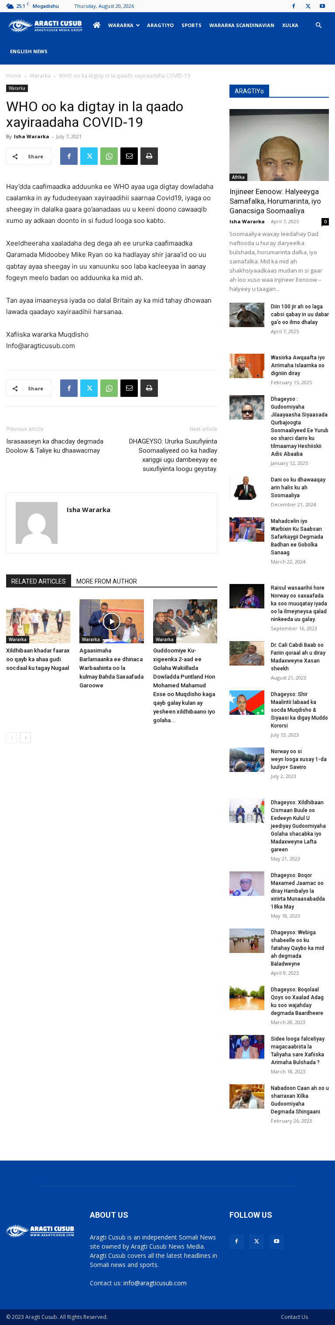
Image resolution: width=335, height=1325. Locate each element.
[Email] (129, 156)
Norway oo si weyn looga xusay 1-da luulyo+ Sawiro (299, 759)
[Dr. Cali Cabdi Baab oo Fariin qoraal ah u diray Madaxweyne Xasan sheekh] (246, 653)
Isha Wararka (31, 136)
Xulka (290, 25)
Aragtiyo (160, 25)
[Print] (149, 156)
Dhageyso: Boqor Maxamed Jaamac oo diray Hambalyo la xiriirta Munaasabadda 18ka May (298, 891)
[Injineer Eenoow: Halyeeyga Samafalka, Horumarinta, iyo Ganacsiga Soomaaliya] (279, 145)
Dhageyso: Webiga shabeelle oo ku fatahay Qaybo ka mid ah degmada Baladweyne (297, 948)
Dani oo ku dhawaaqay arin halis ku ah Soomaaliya (298, 488)
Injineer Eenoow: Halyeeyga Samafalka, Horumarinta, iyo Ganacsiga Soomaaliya (275, 201)
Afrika (238, 177)
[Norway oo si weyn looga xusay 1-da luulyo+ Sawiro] (246, 760)
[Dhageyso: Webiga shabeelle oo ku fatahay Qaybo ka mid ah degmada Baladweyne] (246, 941)
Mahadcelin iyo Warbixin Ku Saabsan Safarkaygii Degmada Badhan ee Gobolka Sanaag (297, 537)
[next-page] (25, 737)
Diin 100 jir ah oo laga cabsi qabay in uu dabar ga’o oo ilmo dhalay (300, 314)
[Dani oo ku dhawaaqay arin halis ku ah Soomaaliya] (246, 488)
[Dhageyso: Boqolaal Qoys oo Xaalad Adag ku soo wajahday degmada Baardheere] (246, 998)
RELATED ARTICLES (38, 581)
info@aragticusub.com (155, 1283)
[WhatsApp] (109, 156)
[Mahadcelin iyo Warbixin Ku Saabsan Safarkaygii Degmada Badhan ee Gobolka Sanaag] (246, 529)
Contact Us (294, 1317)
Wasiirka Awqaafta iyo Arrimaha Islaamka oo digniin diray (298, 365)
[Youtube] (322, 6)
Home (13, 75)
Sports (191, 25)
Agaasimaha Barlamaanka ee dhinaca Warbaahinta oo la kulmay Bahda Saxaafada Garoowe (111, 668)
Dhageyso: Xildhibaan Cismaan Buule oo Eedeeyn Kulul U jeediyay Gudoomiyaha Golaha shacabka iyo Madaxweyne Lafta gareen (298, 826)
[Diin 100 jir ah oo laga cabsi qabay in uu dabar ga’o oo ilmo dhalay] (246, 315)
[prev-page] (11, 737)
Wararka (120, 25)
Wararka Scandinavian (241, 25)
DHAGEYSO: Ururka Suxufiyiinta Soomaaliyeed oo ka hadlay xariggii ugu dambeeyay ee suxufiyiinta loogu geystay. (173, 455)
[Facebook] (293, 6)
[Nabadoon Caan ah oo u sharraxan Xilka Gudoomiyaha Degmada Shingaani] (246, 1096)
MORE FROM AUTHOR (106, 581)
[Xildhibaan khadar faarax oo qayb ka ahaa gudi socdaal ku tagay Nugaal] (38, 621)
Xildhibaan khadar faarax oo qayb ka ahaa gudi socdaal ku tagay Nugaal (38, 659)
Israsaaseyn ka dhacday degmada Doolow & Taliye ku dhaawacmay (54, 445)
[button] (318, 25)
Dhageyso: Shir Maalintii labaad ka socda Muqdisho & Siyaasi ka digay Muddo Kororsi (299, 710)
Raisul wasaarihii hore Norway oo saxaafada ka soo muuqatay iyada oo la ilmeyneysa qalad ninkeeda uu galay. (299, 603)
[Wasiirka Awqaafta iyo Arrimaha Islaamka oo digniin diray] (246, 366)
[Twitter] (307, 6)
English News (29, 51)
